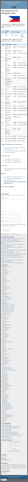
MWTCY (15, 110)
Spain (3, 391)
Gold (3, 331)
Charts (3, 286)
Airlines (3, 269)
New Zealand (4, 363)
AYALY (14, 63)
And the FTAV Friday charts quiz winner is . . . (11, 427)
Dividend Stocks (5, 312)
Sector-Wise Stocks (6, 385)
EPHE (8, 170)
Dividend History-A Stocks (7, 309)
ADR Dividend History (6, 266)
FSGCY (14, 91)
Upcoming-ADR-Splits (6, 417)
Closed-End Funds (5, 293)
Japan (3, 347)
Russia (3, 381)
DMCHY (15, 89)
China (3, 292)
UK (2, 412)
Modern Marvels (5, 354)
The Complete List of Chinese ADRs (12, 159)
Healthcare (4, 334)
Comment (4, 198)
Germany (4, 330)
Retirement (4, 380)
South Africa (4, 388)
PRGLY (14, 125)
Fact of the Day (5, 317)
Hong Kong (4, 337)
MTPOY (15, 117)
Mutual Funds (4, 357)
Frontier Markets (5, 327)
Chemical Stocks (5, 287)
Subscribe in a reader (6, 460)
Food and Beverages (6, 324)
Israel (3, 344)
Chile (3, 290)
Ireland (3, 343)
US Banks (4, 418)
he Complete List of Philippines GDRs (13, 177)
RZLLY (14, 129)
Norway (3, 364)
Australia (4, 273)
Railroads (4, 375)
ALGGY (14, 53)
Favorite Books (5, 321)
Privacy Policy (4, 472)
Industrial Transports (6, 341)
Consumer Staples (6, 299)
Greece (3, 333)
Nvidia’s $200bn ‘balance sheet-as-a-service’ (11, 426)
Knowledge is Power (6, 348)
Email (2, 218)
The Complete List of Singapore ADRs (13, 162)
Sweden (3, 398)
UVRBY (14, 140)
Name (2, 214)
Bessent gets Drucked (6, 429)
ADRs (3, 268)
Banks (3, 276)
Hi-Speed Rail (5, 336)
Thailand (3, 401)
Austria (3, 275)
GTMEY (15, 94)
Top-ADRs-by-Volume (6, 407)
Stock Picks (4, 394)
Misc (3, 353)
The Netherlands (5, 402)
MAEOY (15, 108)
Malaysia (3, 350)
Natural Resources (6, 360)
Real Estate (4, 378)
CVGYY (14, 78)
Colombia (4, 294)
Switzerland (4, 400)
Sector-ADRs (4, 384)
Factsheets (4, 319)
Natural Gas (4, 358)
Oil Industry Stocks (6, 367)
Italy (3, 346)
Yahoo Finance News (9, 237)
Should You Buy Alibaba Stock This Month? (10, 252)
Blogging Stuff (5, 280)
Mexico (3, 351)
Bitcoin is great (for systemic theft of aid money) (12, 435)
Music (3, 356)
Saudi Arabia (4, 382)
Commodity (4, 296)
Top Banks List (5, 404)
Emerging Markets (6, 314)
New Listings (4, 361)
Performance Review (6, 368)
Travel (3, 411)
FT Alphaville (7, 423)
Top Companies (5, 405)
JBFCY (14, 105)
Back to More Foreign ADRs (7, 186)
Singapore (4, 387)
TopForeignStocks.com (10, 2)
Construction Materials (6, 297)
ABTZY (14, 47)
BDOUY (15, 73)
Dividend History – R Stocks (7, 307)
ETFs (3, 316)
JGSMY (14, 102)
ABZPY (14, 51)
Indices (3, 340)
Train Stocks (4, 409)
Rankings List (4, 377)
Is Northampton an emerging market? (9, 432)
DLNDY (15, 86)
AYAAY (14, 65)
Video (3, 421)
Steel (3, 392)
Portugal (3, 374)
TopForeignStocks (5, 408)
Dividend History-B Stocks (7, 310)
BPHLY (14, 67)
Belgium (3, 277)
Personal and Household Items (8, 370)
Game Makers (5, 329)
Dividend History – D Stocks (7, 304)
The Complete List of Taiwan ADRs (12, 160)
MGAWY (15, 114)
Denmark (4, 302)
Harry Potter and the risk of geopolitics (10, 433)
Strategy (4, 397)
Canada (3, 283)
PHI (12, 35)
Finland (3, 323)
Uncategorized (5, 414)
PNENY (14, 122)
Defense (3, 300)
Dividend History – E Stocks (7, 306)
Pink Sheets (4, 373)
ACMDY (15, 57)
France (3, 326)
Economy (4, 313)
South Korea (4, 390)
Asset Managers (5, 272)
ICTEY (14, 96)
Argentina (4, 270)
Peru (3, 371)
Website (3, 221)
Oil (2, 365)
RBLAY (14, 136)
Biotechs (4, 279)
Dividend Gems (5, 303)
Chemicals (4, 289)
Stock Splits (4, 395)
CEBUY (14, 75)
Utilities (3, 419)
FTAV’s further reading (6, 425)
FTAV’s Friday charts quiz (7, 437)
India (3, 338)
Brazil (3, 282)
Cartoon (3, 285)
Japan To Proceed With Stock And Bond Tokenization (12, 262)
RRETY (14, 138)
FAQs (3, 320)
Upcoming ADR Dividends (7, 415)
